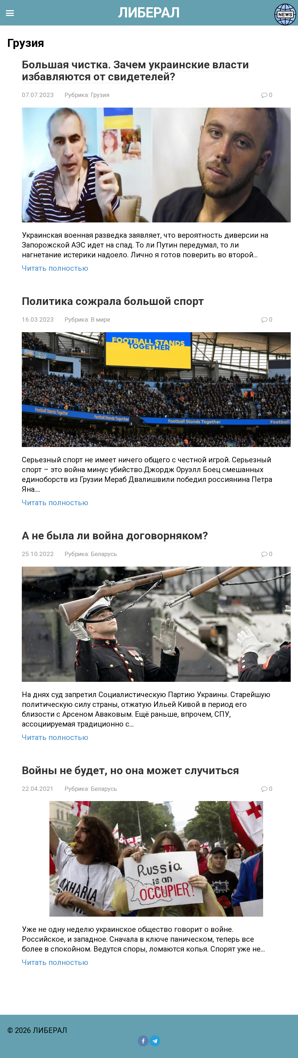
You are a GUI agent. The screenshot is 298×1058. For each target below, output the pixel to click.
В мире (100, 319)
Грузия (100, 94)
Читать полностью (55, 268)
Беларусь (104, 554)
